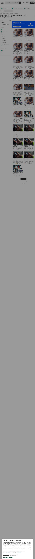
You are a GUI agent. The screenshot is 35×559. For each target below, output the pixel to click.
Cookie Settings (13, 555)
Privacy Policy (20, 552)
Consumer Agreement (8, 552)
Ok (6, 555)
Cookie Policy (11, 557)
